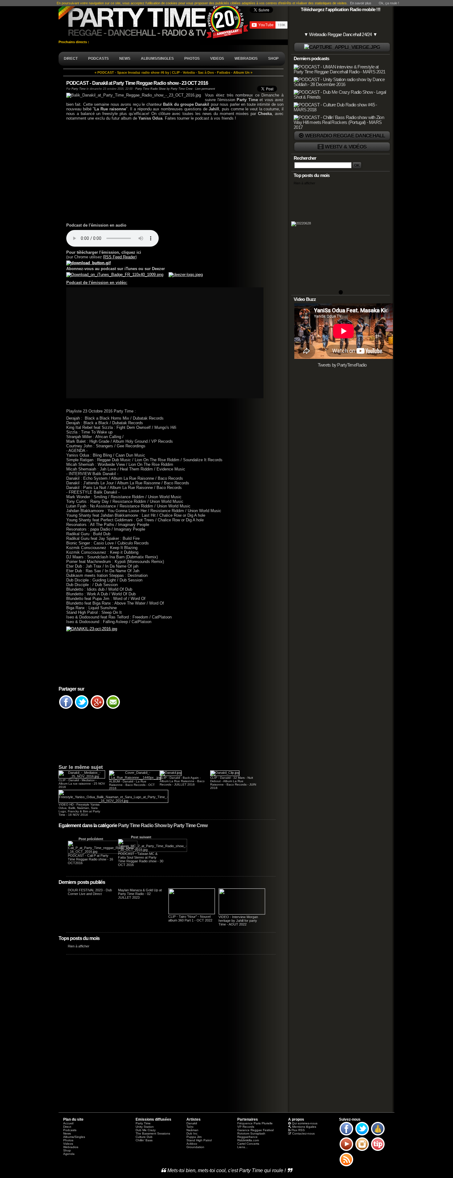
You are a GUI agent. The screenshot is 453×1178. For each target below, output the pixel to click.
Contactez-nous (303, 1133)
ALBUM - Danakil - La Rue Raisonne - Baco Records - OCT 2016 (132, 785)
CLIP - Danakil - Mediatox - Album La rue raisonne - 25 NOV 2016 (82, 783)
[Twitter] (81, 708)
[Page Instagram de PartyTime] (362, 1150)
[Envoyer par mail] (113, 708)
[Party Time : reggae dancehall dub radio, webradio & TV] (154, 19)
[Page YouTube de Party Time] (346, 1150)
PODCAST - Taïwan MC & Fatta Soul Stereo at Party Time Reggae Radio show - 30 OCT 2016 (140, 859)
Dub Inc (192, 1133)
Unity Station (145, 1126)
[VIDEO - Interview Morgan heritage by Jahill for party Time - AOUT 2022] (241, 913)
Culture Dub (144, 1137)
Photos (68, 1140)
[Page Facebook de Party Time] (346, 1135)
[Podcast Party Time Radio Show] (116, 274)
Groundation (195, 1147)
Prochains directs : (74, 42)
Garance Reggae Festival (255, 1130)
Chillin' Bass (144, 1140)
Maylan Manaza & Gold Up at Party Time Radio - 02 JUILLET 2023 (140, 893)
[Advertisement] (171, 171)
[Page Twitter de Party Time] (362, 1135)
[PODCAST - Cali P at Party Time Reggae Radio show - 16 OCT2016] (102, 851)
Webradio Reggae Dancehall (345, 136)
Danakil (191, 1123)
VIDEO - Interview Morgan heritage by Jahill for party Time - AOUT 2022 (238, 920)
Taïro (190, 1126)
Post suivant (141, 837)
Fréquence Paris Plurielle (255, 1123)
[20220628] (340, 239)
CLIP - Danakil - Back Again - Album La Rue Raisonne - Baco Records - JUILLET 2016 (182, 781)
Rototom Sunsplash (251, 1133)
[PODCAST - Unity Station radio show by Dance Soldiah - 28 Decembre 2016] (341, 84)
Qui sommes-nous (304, 1123)
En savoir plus (360, 3)
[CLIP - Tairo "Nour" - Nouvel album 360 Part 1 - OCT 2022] (191, 913)
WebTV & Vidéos (345, 147)
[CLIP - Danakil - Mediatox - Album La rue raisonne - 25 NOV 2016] (82, 776)
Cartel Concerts (248, 1143)
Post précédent (91, 839)
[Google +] (97, 708)
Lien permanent (205, 88)
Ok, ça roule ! (389, 3)
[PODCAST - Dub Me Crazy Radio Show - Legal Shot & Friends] (341, 97)
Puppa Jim (194, 1137)
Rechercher (305, 158)
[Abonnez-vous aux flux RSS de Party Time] (346, 1166)
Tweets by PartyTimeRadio (342, 365)
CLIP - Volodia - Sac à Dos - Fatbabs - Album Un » (212, 72)
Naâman (192, 1130)
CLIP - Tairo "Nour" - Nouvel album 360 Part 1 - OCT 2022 (190, 918)
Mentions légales (304, 1126)
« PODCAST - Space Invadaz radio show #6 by (132, 72)
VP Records (245, 1126)
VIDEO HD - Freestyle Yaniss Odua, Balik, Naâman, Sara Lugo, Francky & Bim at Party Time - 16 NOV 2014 (79, 809)
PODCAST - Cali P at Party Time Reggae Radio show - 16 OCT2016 (90, 859)
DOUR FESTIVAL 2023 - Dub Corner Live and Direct (90, 892)
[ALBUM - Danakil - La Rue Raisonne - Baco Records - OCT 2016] (135, 777)
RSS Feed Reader (119, 257)
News (67, 1133)
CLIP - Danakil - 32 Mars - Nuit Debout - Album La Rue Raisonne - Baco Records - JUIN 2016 (233, 783)
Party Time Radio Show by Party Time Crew (162, 825)
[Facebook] (66, 708)
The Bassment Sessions (153, 1133)
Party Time (78, 88)
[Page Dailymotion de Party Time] (377, 1135)
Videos (68, 1143)
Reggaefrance (247, 1137)
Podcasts (69, 1130)
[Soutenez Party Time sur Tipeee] (377, 1150)
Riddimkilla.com (248, 1140)
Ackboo (191, 1143)
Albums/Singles (74, 1137)
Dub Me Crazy (146, 1130)
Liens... (242, 1147)
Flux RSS (298, 1130)
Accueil (68, 1123)
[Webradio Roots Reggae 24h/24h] (342, 47)
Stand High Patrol (199, 1140)
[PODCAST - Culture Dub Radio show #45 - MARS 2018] (341, 109)
